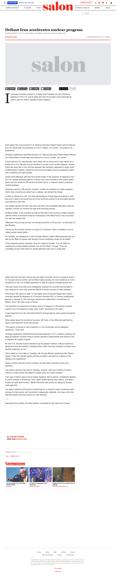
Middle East (14, 456)
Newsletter (86, 3)
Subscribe (12, 3)
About (47, 552)
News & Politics (12, 8)
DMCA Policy (58, 571)
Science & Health (82, 8)
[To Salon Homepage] (58, 6)
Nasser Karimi (12, 37)
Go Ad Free (70, 555)
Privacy (72, 552)
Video (107, 8)
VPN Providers (58, 568)
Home (39, 552)
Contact (63, 552)
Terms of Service (47, 555)
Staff (55, 552)
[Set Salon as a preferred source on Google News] (63, 88)
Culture (27, 8)
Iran (7, 456)
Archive (59, 555)
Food (39, 8)
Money (97, 8)
